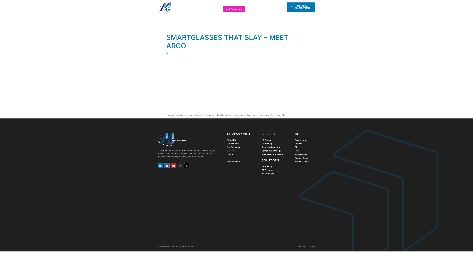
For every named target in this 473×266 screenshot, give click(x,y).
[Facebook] (166, 165)
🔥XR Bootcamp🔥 (234, 9)
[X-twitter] (186, 165)
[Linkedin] (160, 165)
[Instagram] (180, 165)
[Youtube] (173, 165)
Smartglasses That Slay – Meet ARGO (227, 41)
